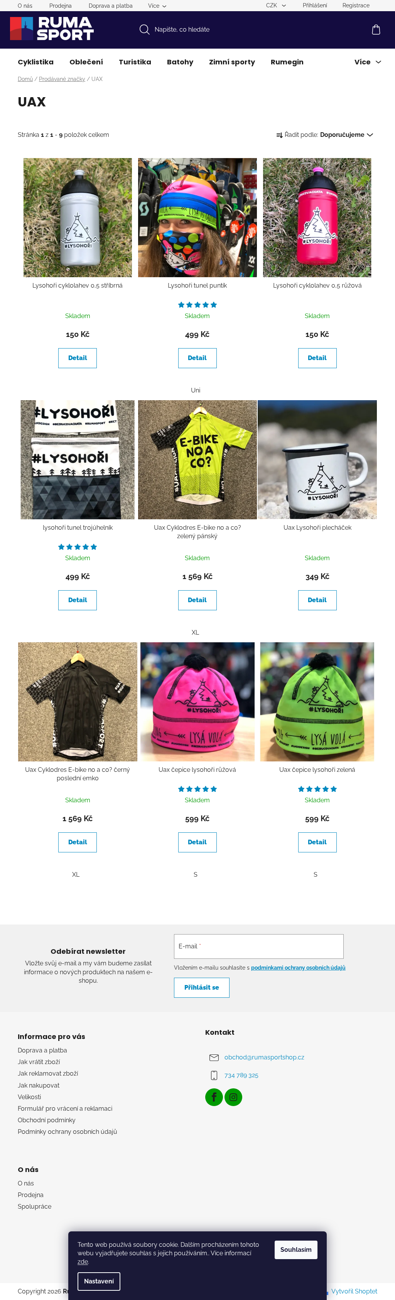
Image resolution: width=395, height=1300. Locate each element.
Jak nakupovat (38, 1085)
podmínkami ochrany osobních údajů (298, 968)
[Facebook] (214, 1097)
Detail (77, 358)
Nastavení (99, 1281)
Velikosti (29, 1097)
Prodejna (60, 6)
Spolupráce (34, 1206)
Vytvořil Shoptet (354, 1291)
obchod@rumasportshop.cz (264, 1057)
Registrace (356, 5)
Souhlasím (296, 1249)
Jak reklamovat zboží (48, 1073)
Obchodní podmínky (47, 1120)
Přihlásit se (201, 987)
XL (195, 632)
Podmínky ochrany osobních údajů (67, 1131)
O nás (25, 6)
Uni (195, 390)
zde (83, 1261)
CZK (272, 5)
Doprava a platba (111, 6)
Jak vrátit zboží (39, 1062)
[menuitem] (35, 62)
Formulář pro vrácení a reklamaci (65, 1108)
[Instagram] (233, 1097)
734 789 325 (241, 1075)
